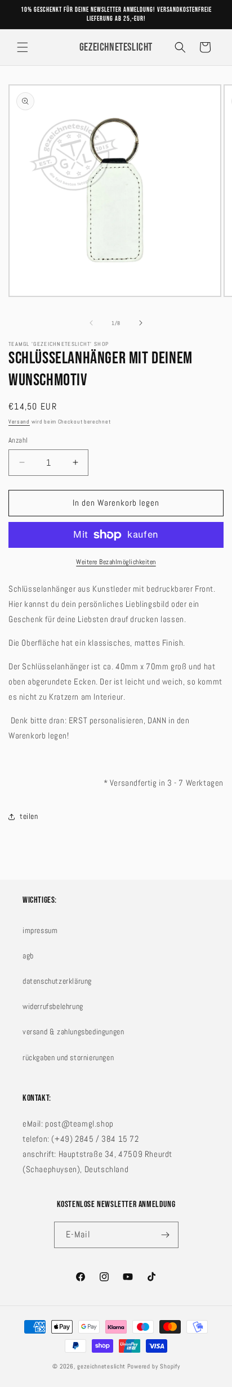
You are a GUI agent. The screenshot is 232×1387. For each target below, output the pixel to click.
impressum (40, 930)
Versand (19, 421)
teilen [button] (29, 816)
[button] (22, 47)
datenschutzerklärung (57, 981)
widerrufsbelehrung (53, 1006)
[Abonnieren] (165, 1235)
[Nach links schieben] (91, 322)
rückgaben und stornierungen (68, 1057)
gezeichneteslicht (101, 1366)
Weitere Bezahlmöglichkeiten (116, 561)
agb (28, 956)
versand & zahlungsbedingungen (73, 1031)
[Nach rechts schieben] (140, 322)
